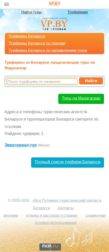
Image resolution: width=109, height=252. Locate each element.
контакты (66, 208)
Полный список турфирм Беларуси (67, 162)
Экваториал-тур (21, 145)
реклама (10, 215)
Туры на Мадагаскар (81, 98)
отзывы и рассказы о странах (52, 215)
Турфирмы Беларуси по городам (37, 43)
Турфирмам (77, 12)
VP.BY (55, 3)
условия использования (56, 223)
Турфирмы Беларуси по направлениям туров (48, 50)
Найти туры (31, 12)
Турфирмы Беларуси (27, 36)
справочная (95, 215)
